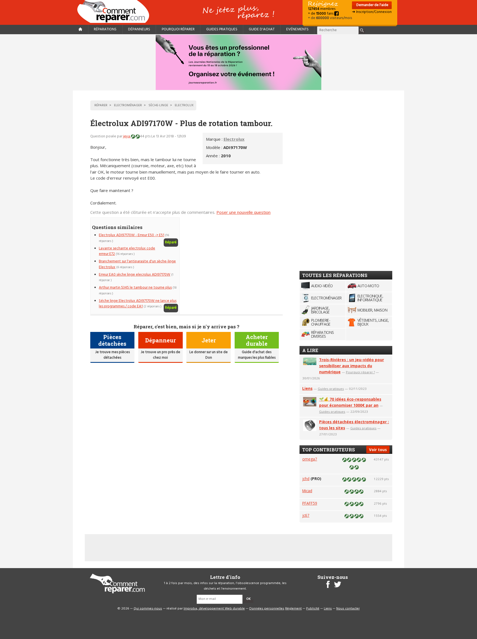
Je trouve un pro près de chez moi (160, 355)
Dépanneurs (139, 29)
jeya (127, 136)
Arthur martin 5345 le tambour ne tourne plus (135, 288)
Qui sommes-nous (148, 608)
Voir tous (378, 449)
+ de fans (321, 14)
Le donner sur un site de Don (208, 355)
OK (248, 599)
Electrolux (234, 139)
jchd (305, 478)
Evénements (297, 29)
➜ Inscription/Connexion (372, 12)
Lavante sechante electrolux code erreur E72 (127, 251)
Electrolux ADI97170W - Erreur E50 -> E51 (131, 235)
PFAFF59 (309, 503)
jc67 (305, 515)
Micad (307, 490)
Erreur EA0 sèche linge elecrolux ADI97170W (134, 275)
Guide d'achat (262, 29)
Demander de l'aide (372, 5)
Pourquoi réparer (178, 29)
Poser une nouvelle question (243, 212)
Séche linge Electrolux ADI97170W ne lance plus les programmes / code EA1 (137, 303)
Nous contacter (348, 608)
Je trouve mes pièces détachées (112, 355)
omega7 (309, 459)
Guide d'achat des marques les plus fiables (256, 355)
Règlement (293, 608)
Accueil (115, 11)
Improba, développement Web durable (214, 608)
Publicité (312, 608)
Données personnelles (266, 608)
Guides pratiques (221, 29)
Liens (307, 388)
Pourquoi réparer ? (360, 372)
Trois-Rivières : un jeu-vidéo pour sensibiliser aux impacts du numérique (351, 365)
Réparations (105, 29)
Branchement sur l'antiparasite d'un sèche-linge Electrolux (137, 264)
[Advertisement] (236, 256)
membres (321, 9)
